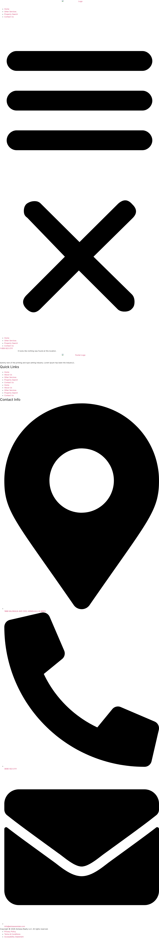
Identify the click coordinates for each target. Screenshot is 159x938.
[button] (79, 177)
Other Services (10, 11)
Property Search (11, 14)
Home (6, 9)
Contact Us (9, 17)
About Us (8, 375)
